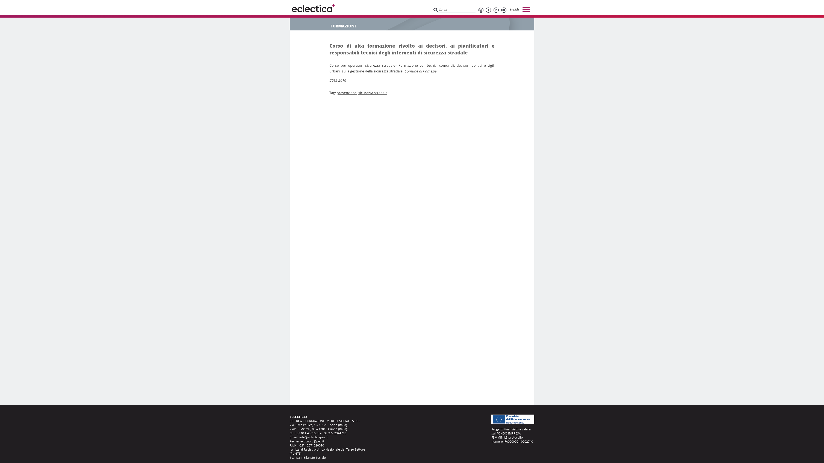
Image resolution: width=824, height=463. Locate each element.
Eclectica (313, 8)
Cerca (435, 9)
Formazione (343, 26)
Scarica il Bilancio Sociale (308, 457)
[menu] (526, 10)
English (514, 9)
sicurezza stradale (372, 92)
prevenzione (347, 92)
